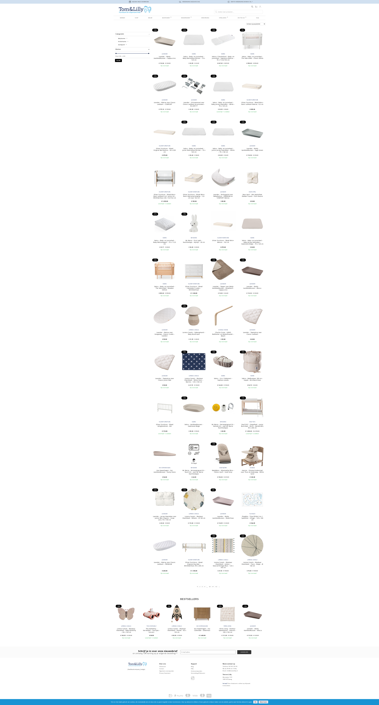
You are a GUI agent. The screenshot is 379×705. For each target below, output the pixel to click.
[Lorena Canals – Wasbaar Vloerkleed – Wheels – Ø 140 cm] (193, 499)
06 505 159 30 (233, 666)
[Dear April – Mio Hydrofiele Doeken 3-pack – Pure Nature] (252, 177)
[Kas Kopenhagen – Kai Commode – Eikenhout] (202, 614)
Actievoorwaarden (196, 671)
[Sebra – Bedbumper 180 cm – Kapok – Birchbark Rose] (252, 361)
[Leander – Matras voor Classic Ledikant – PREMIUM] (164, 545)
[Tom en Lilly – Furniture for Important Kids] (135, 9)
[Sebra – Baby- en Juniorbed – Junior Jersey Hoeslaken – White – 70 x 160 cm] (223, 131)
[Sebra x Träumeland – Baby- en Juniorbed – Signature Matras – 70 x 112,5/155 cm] (223, 39)
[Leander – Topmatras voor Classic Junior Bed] (164, 361)
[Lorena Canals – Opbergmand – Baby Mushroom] (193, 315)
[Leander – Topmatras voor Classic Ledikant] (252, 315)
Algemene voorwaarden (166, 671)
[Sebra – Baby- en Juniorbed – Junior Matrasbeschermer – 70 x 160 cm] (193, 131)
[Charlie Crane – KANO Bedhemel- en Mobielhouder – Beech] (223, 315)
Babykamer (121, 38)
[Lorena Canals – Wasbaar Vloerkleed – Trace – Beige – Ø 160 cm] (252, 545)
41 (213, 586)
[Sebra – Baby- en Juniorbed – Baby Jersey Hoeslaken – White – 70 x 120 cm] (223, 85)
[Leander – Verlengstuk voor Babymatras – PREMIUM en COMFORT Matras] (223, 177)
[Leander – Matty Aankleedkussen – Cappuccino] (164, 39)
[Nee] (377, 702)
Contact (161, 668)
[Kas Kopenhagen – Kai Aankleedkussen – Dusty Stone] (164, 453)
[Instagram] (193, 678)
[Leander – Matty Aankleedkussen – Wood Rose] (223, 499)
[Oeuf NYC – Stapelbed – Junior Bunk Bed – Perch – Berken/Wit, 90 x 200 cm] (252, 407)
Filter (118, 60)
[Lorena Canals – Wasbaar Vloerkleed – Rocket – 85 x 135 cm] (176, 614)
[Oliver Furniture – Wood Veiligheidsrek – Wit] (164, 407)
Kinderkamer (122, 41)
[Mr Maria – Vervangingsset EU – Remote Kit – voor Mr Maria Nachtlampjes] (223, 407)
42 (216, 586)
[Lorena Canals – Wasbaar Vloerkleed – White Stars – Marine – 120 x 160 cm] (193, 361)
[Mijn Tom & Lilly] (260, 7)
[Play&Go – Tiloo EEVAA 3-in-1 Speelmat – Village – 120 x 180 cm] (252, 499)
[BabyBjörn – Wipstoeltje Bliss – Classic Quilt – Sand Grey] (223, 453)
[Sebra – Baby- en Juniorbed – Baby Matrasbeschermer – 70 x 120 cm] (193, 39)
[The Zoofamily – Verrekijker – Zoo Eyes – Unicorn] (151, 614)
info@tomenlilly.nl (232, 671)
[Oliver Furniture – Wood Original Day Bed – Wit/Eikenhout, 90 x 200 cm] (193, 545)
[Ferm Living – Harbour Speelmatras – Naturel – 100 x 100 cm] (227, 614)
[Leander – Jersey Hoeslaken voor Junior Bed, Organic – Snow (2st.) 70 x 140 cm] (164, 499)
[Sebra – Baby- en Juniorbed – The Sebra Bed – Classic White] (252, 39)
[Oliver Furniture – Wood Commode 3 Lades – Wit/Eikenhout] (193, 269)
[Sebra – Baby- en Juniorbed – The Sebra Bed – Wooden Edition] (164, 269)
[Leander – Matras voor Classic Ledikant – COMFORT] (164, 85)
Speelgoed (121, 45)
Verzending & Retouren (198, 673)
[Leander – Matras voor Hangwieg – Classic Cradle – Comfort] (164, 315)
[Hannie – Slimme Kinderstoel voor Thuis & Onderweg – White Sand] (252, 453)
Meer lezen (263, 702)
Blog (192, 666)
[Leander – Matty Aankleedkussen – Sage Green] (252, 131)
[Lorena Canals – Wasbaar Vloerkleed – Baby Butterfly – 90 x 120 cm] (126, 614)
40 (210, 586)
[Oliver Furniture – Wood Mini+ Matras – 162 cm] (223, 223)
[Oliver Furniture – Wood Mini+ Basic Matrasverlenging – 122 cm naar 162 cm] (193, 177)
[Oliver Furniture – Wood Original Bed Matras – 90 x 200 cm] (164, 131)
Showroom (162, 666)
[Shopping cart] (256, 7)
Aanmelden (244, 652)
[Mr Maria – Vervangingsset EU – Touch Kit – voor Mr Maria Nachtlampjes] (193, 453)
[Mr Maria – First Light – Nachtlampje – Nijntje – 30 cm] (193, 223)
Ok (255, 702)
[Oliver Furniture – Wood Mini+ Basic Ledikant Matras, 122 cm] (252, 85)
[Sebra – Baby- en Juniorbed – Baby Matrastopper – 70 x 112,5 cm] (164, 223)
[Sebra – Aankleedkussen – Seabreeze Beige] (193, 407)
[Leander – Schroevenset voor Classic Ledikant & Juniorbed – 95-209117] (193, 85)
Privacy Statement (164, 673)
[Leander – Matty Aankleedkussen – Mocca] (252, 269)
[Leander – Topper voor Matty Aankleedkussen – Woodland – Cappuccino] (223, 269)
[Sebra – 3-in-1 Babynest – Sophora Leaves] (223, 361)
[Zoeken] (252, 7)
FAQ (192, 668)
